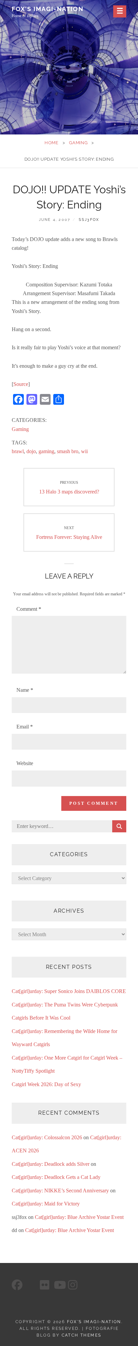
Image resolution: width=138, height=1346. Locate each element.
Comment (28, 609)
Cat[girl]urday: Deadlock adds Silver (50, 1164)
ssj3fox (89, 219)
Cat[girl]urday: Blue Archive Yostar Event (79, 1217)
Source (20, 384)
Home (52, 142)
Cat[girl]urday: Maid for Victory (46, 1203)
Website (24, 763)
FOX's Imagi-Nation (47, 8)
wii (84, 451)
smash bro (67, 451)
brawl (18, 451)
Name (24, 690)
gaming (46, 451)
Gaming (78, 142)
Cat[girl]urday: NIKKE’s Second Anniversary (60, 1190)
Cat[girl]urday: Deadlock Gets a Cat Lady (56, 1177)
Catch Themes (81, 1335)
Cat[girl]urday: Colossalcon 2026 (47, 1137)
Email (24, 726)
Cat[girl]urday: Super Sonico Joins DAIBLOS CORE (69, 991)
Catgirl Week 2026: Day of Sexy (46, 1084)
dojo (31, 451)
